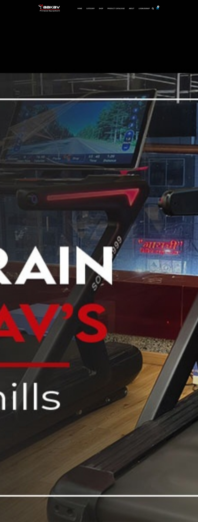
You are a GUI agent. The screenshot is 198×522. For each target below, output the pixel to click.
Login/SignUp (144, 8)
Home (79, 8)
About (131, 8)
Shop (101, 8)
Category (90, 8)
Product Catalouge (116, 8)
